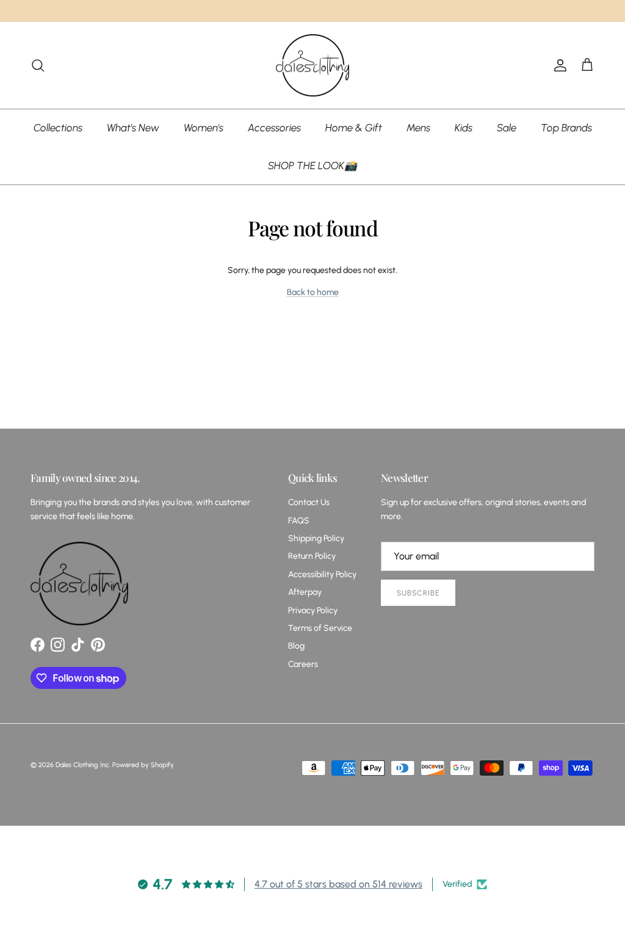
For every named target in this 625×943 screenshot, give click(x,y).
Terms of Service (320, 628)
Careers (303, 664)
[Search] (38, 65)
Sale (506, 128)
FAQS (298, 520)
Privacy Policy (313, 610)
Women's (203, 128)
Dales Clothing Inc (82, 765)
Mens (418, 128)
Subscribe (418, 593)
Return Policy (312, 556)
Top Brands (566, 128)
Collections (58, 128)
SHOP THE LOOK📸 (312, 165)
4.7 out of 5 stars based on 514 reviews (338, 884)
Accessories (274, 128)
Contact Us (309, 502)
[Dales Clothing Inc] (312, 65)
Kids (463, 128)
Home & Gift (353, 128)
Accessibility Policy (322, 574)
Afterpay (305, 592)
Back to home (313, 292)
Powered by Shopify (143, 765)
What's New (133, 128)
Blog (296, 646)
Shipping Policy (316, 538)
